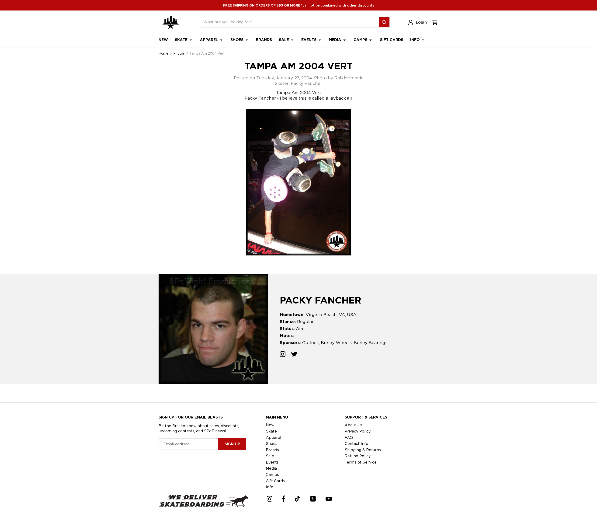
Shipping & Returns (363, 450)
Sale (284, 40)
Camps (361, 40)
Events (309, 40)
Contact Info (356, 443)
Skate (182, 40)
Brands (264, 40)
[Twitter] (313, 499)
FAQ (349, 437)
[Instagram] (269, 499)
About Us (353, 425)
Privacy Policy (358, 431)
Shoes (237, 40)
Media (335, 40)
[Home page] (171, 22)
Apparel (209, 40)
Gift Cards (391, 40)
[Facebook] (283, 499)
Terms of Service (361, 462)
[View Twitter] (294, 355)
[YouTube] (329, 499)
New (163, 40)
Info (415, 40)
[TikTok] (297, 499)
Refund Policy (358, 456)
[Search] (384, 22)
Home (163, 53)
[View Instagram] (282, 354)
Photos (179, 53)
